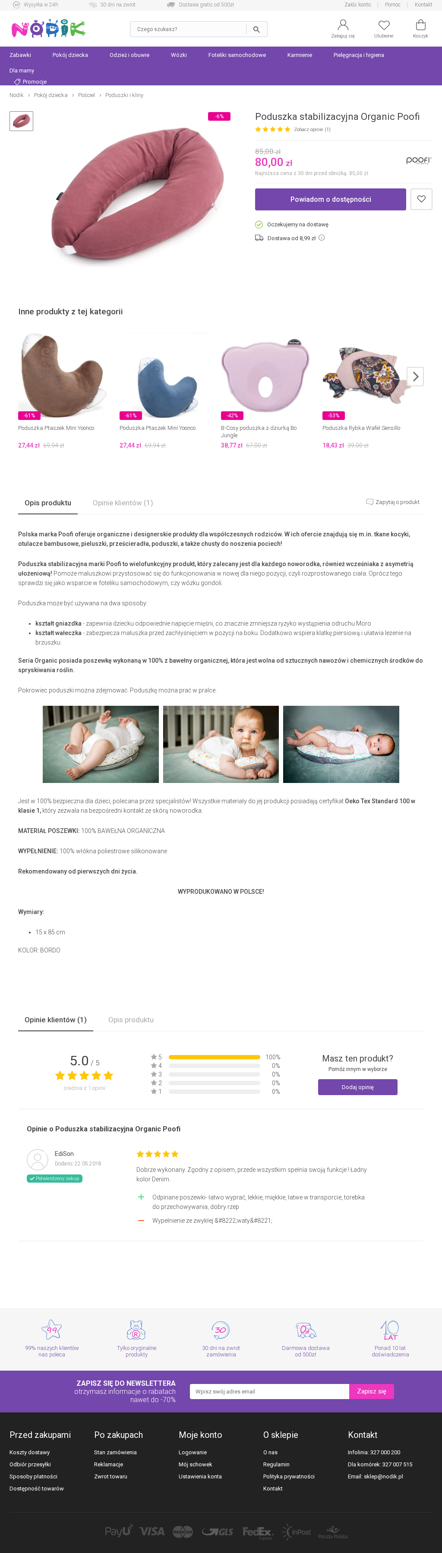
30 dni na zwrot (118, 5)
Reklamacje (108, 1464)
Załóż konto (357, 5)
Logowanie (193, 1452)
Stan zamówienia (115, 1452)
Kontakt (424, 5)
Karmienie (299, 55)
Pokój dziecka (70, 55)
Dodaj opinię (358, 1087)
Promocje (34, 81)
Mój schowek (195, 1464)
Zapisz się (371, 1391)
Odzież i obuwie (129, 55)
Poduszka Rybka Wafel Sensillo (361, 428)
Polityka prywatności (289, 1476)
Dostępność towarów (36, 1488)
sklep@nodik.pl (383, 1476)
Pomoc (393, 5)
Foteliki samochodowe (237, 55)
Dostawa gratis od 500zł (206, 5)
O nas (270, 1452)
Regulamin (276, 1464)
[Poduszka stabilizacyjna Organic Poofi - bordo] (137, 198)
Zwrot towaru (110, 1476)
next (415, 376)
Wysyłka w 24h (41, 5)
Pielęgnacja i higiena (359, 55)
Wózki (179, 55)
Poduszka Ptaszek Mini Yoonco (56, 428)
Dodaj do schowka (421, 199)
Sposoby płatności (33, 1476)
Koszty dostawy (29, 1452)
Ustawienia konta (200, 1476)
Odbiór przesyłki (30, 1464)
